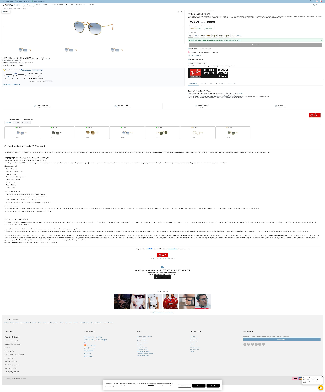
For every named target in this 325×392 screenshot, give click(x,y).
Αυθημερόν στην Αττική (22, 1)
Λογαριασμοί (89, 351)
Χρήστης (192, 343)
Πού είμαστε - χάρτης (93, 337)
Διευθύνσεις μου (194, 340)
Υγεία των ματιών (142, 338)
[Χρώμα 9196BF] (233, 35)
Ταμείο (192, 351)
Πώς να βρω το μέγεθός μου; (11, 84)
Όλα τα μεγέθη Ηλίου (143, 355)
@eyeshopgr (163, 292)
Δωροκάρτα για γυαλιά (143, 351)
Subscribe (281, 339)
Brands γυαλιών (172, 249)
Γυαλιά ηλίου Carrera (143, 340)
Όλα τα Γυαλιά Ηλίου (96, 322)
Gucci (39, 322)
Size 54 (8, 122)
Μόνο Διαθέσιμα (14, 119)
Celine (70, 322)
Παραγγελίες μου (195, 347)
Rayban (6, 322)
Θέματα (91, 5)
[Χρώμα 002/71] (202, 35)
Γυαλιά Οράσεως (108, 322)
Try (211, 83)
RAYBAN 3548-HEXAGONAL (22, 8)
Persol (17, 322)
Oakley (12, 322)
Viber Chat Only (10, 340)
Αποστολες (220, 83)
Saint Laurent (63, 322)
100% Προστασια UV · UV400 (197, 63)
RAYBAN (14, 8)
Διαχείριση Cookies (11, 372)
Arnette (34, 322)
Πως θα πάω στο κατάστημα (95, 340)
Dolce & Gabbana (84, 322)
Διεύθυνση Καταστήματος (14, 354)
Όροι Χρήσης (89, 348)
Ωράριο (7, 347)
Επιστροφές (88, 356)
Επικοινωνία (9, 351)
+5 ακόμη (239, 35)
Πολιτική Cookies (10, 368)
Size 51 (16, 122)
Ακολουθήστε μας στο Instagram (163, 312)
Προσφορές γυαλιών (142, 349)
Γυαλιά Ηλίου (9, 358)
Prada (44, 322)
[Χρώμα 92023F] (196, 35)
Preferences (185, 385)
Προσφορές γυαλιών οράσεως (145, 353)
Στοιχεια (203, 83)
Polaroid (28, 322)
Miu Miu (50, 322)
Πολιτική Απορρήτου (12, 365)
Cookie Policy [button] (151, 385)
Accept (213, 385)
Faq (85, 342)
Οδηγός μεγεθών (26, 70)
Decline (199, 385)
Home (5, 8)
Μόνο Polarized (28, 119)
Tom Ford (55, 322)
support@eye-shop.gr (12, 344)
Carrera (22, 322)
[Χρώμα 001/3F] (190, 35)
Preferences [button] (115, 386)
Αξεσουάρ (25, 122)
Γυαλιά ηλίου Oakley (142, 347)
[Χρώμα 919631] (215, 35)
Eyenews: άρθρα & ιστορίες (144, 336)
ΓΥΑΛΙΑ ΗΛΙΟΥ (9, 8)
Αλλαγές (87, 354)
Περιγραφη (193, 83)
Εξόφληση (231, 83)
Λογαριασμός (194, 338)
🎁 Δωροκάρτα (90, 345)
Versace (76, 322)
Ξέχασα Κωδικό (194, 349)
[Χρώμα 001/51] (209, 35)
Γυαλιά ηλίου (140, 345)
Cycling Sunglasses (142, 343)
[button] (28, 5)
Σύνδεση (192, 336)
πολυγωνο (240, 93)
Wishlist (192, 345)
